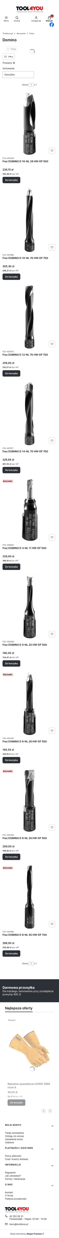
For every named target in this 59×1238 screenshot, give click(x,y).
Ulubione (9, 1142)
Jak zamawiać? (13, 1175)
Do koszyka (11, 180)
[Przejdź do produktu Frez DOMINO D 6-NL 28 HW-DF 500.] (29, 703)
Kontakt (9, 1192)
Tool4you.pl (8, 33)
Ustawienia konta (14, 1139)
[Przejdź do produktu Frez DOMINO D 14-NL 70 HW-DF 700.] (29, 413)
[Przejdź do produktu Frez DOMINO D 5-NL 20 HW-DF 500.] (29, 607)
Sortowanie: (9, 68)
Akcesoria (21, 33)
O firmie (9, 1195)
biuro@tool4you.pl (18, 1224)
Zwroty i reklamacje (15, 1179)
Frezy (31, 33)
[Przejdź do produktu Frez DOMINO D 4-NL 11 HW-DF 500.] (29, 510)
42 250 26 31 (16, 1216)
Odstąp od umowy (14, 1136)
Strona (25, 85)
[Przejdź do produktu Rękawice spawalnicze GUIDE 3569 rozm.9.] (29, 1049)
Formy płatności (13, 1155)
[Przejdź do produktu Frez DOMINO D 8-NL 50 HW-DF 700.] (29, 897)
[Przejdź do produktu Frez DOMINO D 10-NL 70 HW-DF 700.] (29, 220)
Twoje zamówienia (14, 1132)
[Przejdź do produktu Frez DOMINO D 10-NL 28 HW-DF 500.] (29, 123)
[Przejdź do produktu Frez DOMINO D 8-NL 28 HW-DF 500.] (29, 800)
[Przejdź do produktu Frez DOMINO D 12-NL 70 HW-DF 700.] (29, 316)
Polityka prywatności (15, 1198)
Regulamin (10, 1172)
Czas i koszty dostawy (16, 1159)
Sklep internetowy (26, 1234)
